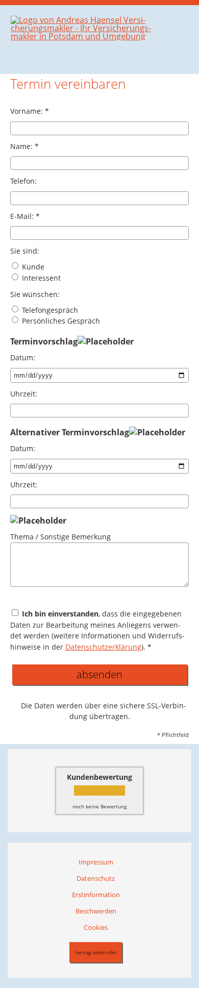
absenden (99, 674)
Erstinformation (96, 894)
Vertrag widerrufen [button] (95, 952)
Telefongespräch (49, 310)
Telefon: (23, 181)
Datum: (22, 357)
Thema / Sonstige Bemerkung (60, 536)
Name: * (24, 146)
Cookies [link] (96, 927)
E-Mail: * (25, 216)
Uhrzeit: (23, 394)
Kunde (32, 266)
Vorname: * (29, 111)
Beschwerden (96, 911)
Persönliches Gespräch (60, 321)
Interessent (40, 278)
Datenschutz (96, 878)
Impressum (96, 862)
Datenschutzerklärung (103, 647)
